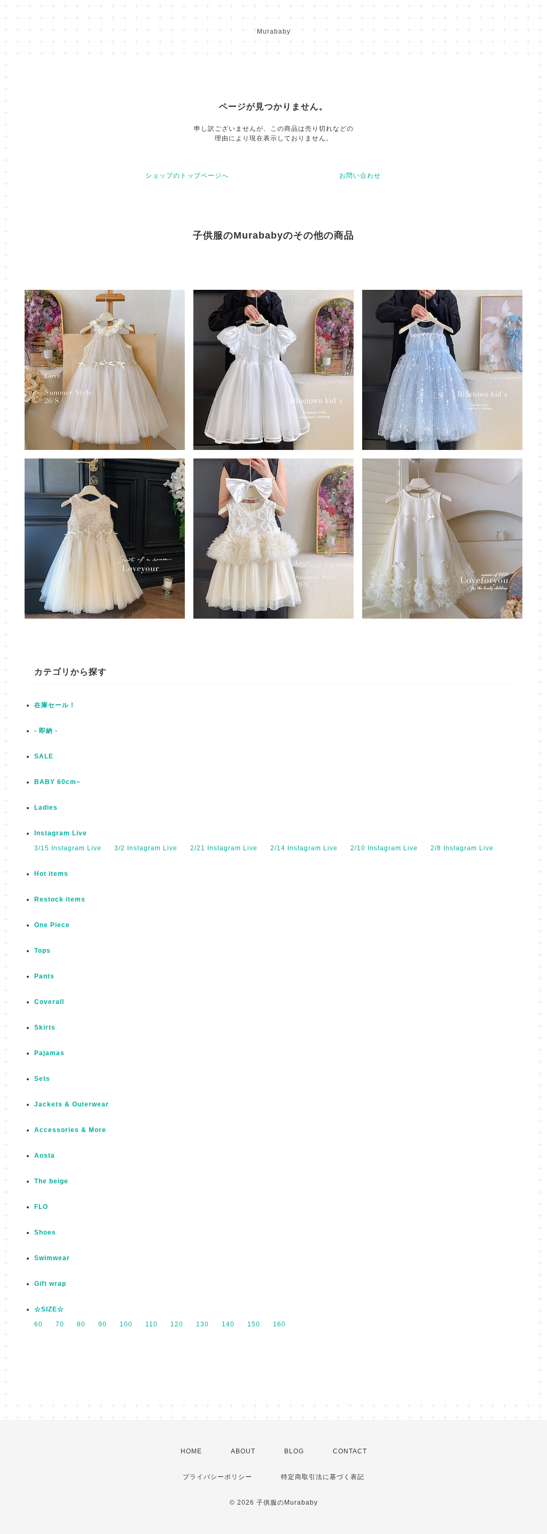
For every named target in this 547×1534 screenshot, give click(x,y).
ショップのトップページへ (187, 175)
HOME (191, 1451)
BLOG (294, 1451)
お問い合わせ (360, 175)
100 (126, 1324)
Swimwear (52, 1258)
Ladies (46, 807)
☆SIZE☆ (49, 1309)
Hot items (51, 873)
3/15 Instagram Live (67, 848)
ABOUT (243, 1451)
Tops (42, 950)
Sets (42, 1078)
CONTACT (350, 1451)
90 (102, 1324)
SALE (43, 756)
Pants (44, 976)
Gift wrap (50, 1283)
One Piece (52, 925)
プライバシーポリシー (217, 1477)
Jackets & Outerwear (71, 1104)
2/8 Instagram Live (462, 848)
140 (228, 1324)
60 (38, 1324)
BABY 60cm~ (57, 782)
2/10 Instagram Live (384, 848)
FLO (41, 1207)
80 (81, 1324)
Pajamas (49, 1053)
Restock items (59, 899)
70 (60, 1324)
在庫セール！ (55, 705)
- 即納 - (46, 730)
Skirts (45, 1027)
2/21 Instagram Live (223, 848)
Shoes (45, 1232)
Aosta (44, 1155)
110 (151, 1324)
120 (176, 1324)
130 (202, 1324)
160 (279, 1324)
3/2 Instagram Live (145, 848)
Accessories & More (70, 1130)
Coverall (49, 1002)
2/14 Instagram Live (304, 848)
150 (253, 1324)
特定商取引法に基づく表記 (322, 1477)
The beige (51, 1181)
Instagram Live (60, 833)
